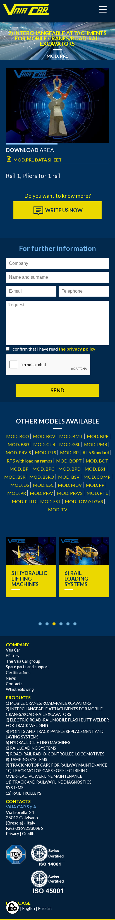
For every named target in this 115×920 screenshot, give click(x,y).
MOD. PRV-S (18, 452)
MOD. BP (18, 468)
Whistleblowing (20, 689)
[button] (40, 624)
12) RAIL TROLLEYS (23, 793)
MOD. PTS (45, 452)
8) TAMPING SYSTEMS (26, 759)
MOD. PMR (95, 444)
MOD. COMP (97, 476)
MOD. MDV (70, 485)
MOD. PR (16, 493)
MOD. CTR (44, 444)
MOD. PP (95, 485)
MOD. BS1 (95, 468)
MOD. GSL (69, 444)
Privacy (12, 833)
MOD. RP (69, 452)
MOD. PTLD (24, 501)
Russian (45, 908)
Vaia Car (13, 650)
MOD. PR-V (41, 493)
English (28, 908)
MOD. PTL (97, 493)
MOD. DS (19, 485)
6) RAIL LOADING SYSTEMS (76, 578)
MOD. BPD (69, 468)
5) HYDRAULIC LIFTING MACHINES (29, 578)
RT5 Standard (96, 452)
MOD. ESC (43, 485)
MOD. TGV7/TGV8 (84, 501)
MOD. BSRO (41, 476)
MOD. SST (50, 501)
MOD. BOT (97, 460)
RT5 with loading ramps (29, 460)
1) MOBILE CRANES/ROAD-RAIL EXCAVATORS (48, 703)
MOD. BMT (71, 436)
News (11, 678)
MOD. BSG (18, 444)
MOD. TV (57, 509)
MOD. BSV (69, 476)
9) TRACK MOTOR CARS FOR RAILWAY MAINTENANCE (56, 765)
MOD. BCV (44, 436)
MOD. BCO (17, 436)
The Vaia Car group (23, 661)
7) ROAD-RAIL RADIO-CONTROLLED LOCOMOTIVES (55, 754)
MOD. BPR (98, 436)
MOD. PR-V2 (70, 493)
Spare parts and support (27, 666)
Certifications (18, 672)
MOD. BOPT (69, 460)
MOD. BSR (14, 476)
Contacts (14, 683)
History (12, 655)
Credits (28, 833)
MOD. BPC (43, 468)
